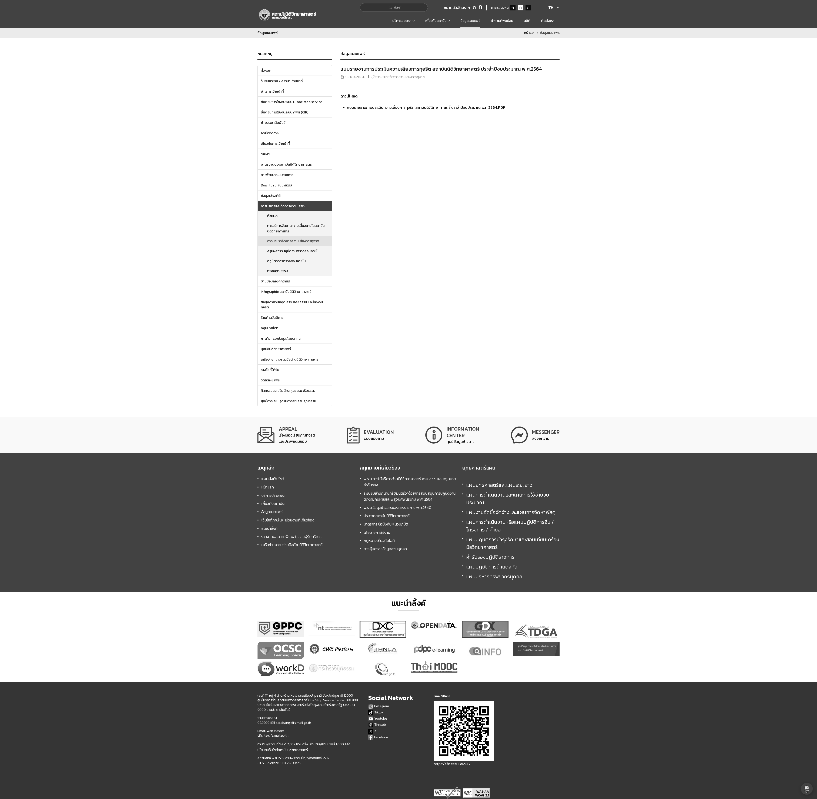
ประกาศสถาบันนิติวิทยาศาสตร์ (387, 516)
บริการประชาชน (272, 495)
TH (550, 7)
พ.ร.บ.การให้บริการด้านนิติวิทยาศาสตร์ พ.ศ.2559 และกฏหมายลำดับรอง (410, 482)
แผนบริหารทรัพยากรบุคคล (494, 576)
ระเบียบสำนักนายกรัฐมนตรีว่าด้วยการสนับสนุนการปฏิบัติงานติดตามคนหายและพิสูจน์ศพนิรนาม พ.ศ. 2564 (410, 496)
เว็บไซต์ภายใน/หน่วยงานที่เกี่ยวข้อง (287, 520)
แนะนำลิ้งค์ (269, 528)
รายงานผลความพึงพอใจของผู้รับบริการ (291, 537)
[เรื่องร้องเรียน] (286, 435)
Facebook (381, 737)
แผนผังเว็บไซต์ (272, 479)
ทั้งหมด (272, 215)
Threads (380, 724)
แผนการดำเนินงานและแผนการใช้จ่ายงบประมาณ (507, 498)
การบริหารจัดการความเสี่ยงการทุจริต (293, 240)
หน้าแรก (530, 32)
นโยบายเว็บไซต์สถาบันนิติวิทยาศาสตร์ (282, 749)
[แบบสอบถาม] (370, 435)
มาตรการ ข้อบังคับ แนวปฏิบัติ (386, 524)
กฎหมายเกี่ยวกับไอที (379, 540)
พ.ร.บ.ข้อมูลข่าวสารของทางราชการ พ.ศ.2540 (397, 507)
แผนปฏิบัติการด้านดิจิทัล (491, 566)
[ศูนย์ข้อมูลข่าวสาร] (452, 435)
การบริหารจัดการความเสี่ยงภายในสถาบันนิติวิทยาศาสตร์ (296, 228)
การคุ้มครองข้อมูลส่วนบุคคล (385, 549)
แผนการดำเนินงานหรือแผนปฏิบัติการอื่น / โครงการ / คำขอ (510, 525)
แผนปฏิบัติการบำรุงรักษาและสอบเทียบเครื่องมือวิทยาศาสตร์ (512, 543)
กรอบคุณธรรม (277, 270)
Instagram (381, 706)
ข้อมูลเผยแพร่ (272, 512)
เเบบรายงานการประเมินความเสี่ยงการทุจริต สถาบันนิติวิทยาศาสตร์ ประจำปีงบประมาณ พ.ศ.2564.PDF (426, 107)
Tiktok (378, 712)
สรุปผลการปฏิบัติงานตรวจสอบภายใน (293, 250)
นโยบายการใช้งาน (377, 532)
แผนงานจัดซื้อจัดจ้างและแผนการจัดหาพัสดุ (511, 512)
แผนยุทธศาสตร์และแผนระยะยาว (499, 485)
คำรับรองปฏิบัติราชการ (490, 557)
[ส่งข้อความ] (535, 435)
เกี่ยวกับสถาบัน (272, 503)
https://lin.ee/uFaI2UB (452, 763)
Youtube (380, 718)
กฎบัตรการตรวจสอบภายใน (286, 260)
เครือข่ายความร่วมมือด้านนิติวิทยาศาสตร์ (292, 545)
